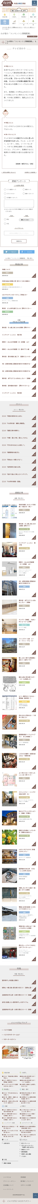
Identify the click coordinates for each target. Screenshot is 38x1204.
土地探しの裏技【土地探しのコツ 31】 (28, 1085)
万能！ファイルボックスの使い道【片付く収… (11, 1135)
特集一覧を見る (19, 974)
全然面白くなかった (12, 197)
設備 (7, 298)
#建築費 (20, 704)
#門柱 (30, 819)
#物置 (27, 819)
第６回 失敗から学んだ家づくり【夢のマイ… (11, 1102)
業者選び (7, 312)
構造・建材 (24, 625)
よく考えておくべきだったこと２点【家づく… (28, 1110)
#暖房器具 (25, 876)
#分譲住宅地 (21, 934)
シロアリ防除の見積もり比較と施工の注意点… (28, 1131)
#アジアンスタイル (23, 896)
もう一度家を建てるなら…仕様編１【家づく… (11, 1118)
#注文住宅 (25, 704)
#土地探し (27, 934)
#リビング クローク (23, 571)
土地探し (24, 682)
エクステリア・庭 (24, 529)
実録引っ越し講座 (26, 1154)
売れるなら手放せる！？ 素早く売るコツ (11, 1127)
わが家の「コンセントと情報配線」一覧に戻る (19, 258)
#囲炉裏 (20, 876)
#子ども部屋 (31, 531)
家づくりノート (25, 1143)
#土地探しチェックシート (25, 935)
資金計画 (7, 284)
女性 (8, 223)
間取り (7, 273)
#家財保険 (4, 287)
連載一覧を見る (19, 498)
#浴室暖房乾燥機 (22, 918)
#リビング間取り (22, 573)
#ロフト (20, 742)
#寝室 (27, 953)
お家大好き (7, 1143)
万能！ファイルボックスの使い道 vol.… (11, 1131)
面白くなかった (29, 193)
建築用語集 (24, 1152)
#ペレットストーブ (23, 915)
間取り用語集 (7, 1163)
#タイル (29, 896)
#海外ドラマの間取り (23, 801)
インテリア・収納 (24, 548)
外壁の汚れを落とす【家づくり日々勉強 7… (28, 1094)
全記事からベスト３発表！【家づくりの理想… (28, 1114)
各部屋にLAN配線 (30, 172)
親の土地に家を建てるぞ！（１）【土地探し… (28, 1081)
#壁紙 (25, 627)
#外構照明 (24, 819)
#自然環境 (33, 935)
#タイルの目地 (22, 897)
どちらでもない (11, 193)
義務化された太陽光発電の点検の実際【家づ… (28, 1127)
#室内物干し (30, 915)
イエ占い (23, 1156)
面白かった (28, 189)
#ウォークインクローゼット (25, 570)
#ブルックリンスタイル (24, 898)
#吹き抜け (26, 531)
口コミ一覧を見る (19, 410)
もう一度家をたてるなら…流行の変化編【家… (11, 1110)
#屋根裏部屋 (25, 742)
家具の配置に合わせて (9, 172)
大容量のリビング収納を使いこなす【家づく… (28, 1118)
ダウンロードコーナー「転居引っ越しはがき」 (28, 1146)
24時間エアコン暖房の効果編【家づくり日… (28, 1102)
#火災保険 (9, 287)
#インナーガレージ (23, 950)
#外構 (20, 819)
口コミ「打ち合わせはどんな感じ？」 (11, 1094)
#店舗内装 (28, 857)
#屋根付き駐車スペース (24, 916)
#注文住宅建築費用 (23, 705)
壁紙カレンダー (25, 1149)
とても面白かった (11, 189)
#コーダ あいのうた (28, 800)
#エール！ (21, 800)
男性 (8, 219)
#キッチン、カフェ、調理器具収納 (10, 300)
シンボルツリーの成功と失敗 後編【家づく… (28, 1135)
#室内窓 (20, 533)
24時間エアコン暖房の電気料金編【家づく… (28, 1098)
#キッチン (23, 857)
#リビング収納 (22, 953)
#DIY (20, 857)
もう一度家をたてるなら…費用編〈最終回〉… (11, 1081)
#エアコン (21, 531)
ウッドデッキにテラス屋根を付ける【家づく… (11, 1085)
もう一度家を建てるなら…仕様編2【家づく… (11, 1114)
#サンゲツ (21, 627)
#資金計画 (14, 287)
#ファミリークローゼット (25, 951)
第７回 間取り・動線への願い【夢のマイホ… (11, 1098)
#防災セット (19, 287)
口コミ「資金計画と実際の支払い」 (11, 1077)
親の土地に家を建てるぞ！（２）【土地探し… (28, 1077)
